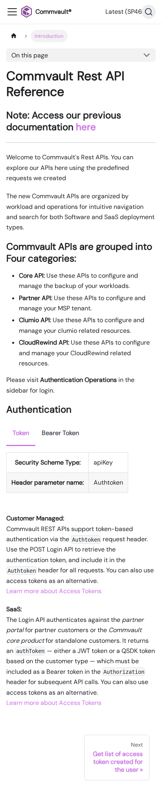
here (86, 127)
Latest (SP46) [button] (124, 11)
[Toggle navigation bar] (12, 12)
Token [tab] (21, 433)
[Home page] (13, 36)
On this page (29, 55)
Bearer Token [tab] (60, 433)
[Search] (149, 12)
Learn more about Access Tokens (53, 591)
